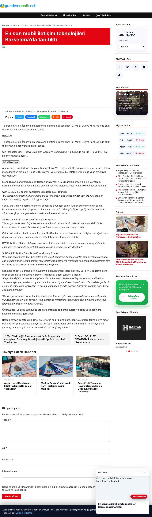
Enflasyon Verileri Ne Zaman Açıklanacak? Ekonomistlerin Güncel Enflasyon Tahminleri (131, 200)
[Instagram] (135, 67)
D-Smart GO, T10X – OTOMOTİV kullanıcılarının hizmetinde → (89, 339)
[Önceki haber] (136, 95)
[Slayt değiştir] (126, 351)
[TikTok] (119, 75)
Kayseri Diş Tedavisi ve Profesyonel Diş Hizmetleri (130, 171)
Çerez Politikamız (24, 512)
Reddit (56, 117)
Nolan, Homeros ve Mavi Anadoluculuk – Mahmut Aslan (132, 185)
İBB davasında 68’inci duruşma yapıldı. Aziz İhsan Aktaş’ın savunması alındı (132, 192)
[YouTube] (144, 67)
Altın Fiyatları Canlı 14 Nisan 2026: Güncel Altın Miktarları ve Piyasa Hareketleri (132, 178)
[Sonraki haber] (142, 95)
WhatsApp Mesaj (130, 297)
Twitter (19, 117)
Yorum (6, 419)
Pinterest (67, 117)
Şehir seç (124, 40)
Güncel (16, 25)
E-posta (7, 459)
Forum (86, 15)
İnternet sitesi (9, 471)
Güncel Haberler (49, 15)
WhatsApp (44, 117)
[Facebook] (119, 67)
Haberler (6, 25)
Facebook (31, 117)
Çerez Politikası (103, 15)
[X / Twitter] (127, 67)
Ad (4, 447)
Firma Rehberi (70, 15)
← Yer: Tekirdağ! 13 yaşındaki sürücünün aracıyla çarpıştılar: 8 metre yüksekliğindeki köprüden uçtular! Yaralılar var (34, 339)
